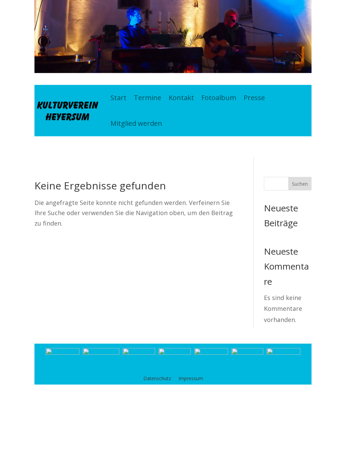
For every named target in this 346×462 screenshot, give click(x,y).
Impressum (190, 379)
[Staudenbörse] (174, 352)
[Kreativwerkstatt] (211, 352)
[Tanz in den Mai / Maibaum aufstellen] (101, 352)
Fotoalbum (218, 97)
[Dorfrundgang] (247, 352)
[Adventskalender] (283, 352)
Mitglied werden (136, 123)
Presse (254, 97)
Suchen (300, 184)
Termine (147, 97)
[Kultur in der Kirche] (139, 352)
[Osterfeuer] (62, 352)
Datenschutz (157, 379)
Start (118, 97)
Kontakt (181, 97)
